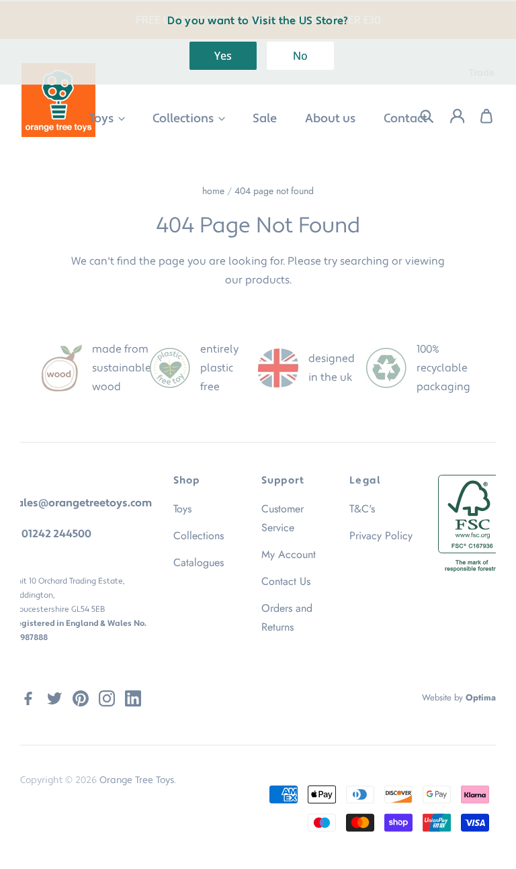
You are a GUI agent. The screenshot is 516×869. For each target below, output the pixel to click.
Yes (223, 55)
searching (364, 261)
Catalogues (198, 562)
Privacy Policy (381, 535)
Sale (265, 118)
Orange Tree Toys (136, 780)
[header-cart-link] (479, 116)
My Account (288, 554)
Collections (184, 118)
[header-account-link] (449, 116)
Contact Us (285, 581)
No (300, 55)
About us (330, 118)
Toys (102, 118)
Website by (459, 697)
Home (213, 190)
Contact (405, 118)
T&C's (362, 508)
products (267, 280)
